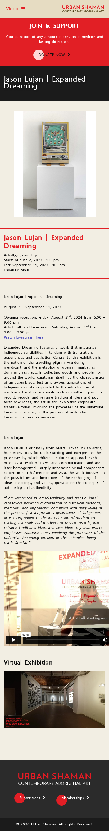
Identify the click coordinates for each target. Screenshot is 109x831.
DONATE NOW (52, 55)
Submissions (30, 798)
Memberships (73, 798)
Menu (12, 9)
